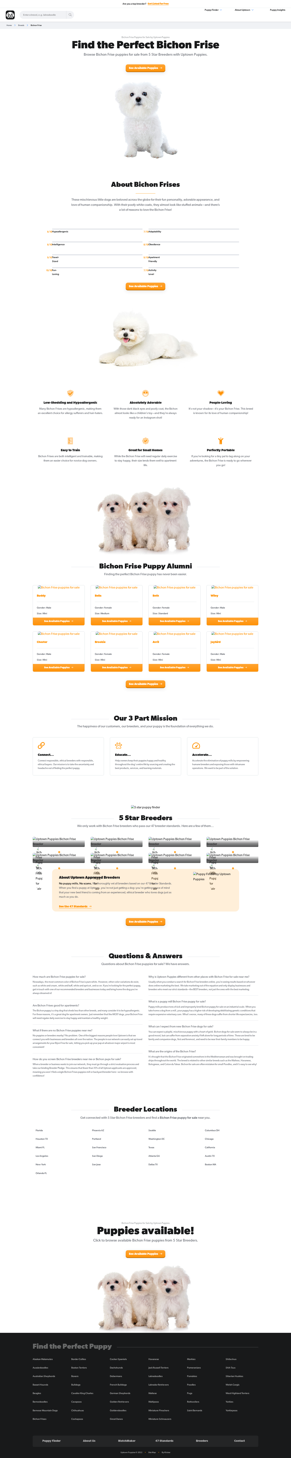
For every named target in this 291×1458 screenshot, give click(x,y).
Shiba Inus (231, 1359)
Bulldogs (75, 1384)
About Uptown (243, 10)
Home (9, 25)
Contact (239, 1441)
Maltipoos (153, 1401)
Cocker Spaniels (118, 1359)
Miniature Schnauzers (159, 1419)
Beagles (37, 1393)
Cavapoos (76, 1401)
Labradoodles (155, 1376)
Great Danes (116, 1419)
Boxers (74, 1376)
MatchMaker (126, 1441)
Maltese (152, 1393)
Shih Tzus (230, 1367)
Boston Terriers (79, 1367)
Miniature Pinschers (158, 1410)
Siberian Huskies (234, 1376)
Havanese (153, 1359)
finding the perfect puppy (66, 768)
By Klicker (166, 1452)
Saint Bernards (194, 1410)
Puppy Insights (277, 10)
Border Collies (78, 1359)
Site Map (152, 1452)
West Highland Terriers (237, 1393)
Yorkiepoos (231, 1410)
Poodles (191, 1384)
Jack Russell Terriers (158, 1367)
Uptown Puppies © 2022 (131, 1452)
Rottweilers (193, 1401)
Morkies (191, 1359)
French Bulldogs (118, 1384)
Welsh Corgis (232, 1384)
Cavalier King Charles (82, 1393)
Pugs (189, 1393)
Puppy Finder (212, 10)
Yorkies (229, 1401)
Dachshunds (116, 1367)
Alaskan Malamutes (43, 1359)
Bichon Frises (39, 1419)
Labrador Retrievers (158, 1384)
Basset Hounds (40, 1384)
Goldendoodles (118, 1410)
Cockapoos (77, 1419)
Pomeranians (194, 1367)
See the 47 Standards (73, 906)
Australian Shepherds (44, 1376)
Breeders (202, 1441)
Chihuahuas (77, 1410)
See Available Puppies (144, 68)
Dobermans (116, 1376)
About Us (89, 1441)
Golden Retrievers (119, 1401)
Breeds (21, 25)
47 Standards (164, 1441)
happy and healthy (156, 761)
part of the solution (228, 768)
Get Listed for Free (158, 4)
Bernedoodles (40, 1401)
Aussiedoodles (40, 1367)
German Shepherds (120, 1393)
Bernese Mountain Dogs (45, 1410)
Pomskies (192, 1376)
